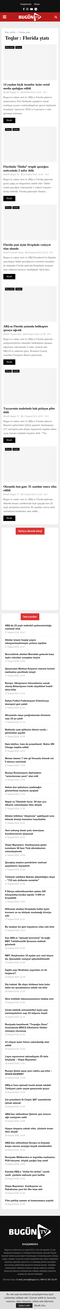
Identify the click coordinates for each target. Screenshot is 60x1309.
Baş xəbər (10, 47)
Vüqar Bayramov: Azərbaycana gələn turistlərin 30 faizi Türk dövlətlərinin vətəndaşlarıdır (26, 848)
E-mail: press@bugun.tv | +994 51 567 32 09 (36, 1279)
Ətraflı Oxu (40, 1305)
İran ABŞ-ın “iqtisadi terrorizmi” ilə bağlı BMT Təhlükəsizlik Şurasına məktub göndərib (27, 941)
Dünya (18, 47)
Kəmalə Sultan (17, 252)
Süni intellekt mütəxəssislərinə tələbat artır (29, 998)
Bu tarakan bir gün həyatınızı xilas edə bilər (29, 926)
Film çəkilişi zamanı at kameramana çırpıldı (29, 1200)
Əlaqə (37, 4)
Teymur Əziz (16, 334)
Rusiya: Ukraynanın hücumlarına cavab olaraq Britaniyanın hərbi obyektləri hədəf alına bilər (28, 686)
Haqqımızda (25, 4)
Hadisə (16, 129)
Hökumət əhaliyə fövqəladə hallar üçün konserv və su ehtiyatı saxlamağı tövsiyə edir (28, 912)
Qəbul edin (24, 1305)
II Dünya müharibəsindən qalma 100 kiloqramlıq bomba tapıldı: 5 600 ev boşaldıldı (25, 894)
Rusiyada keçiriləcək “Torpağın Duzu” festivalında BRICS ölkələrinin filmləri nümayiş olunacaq (26, 1027)
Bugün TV (14, 92)
